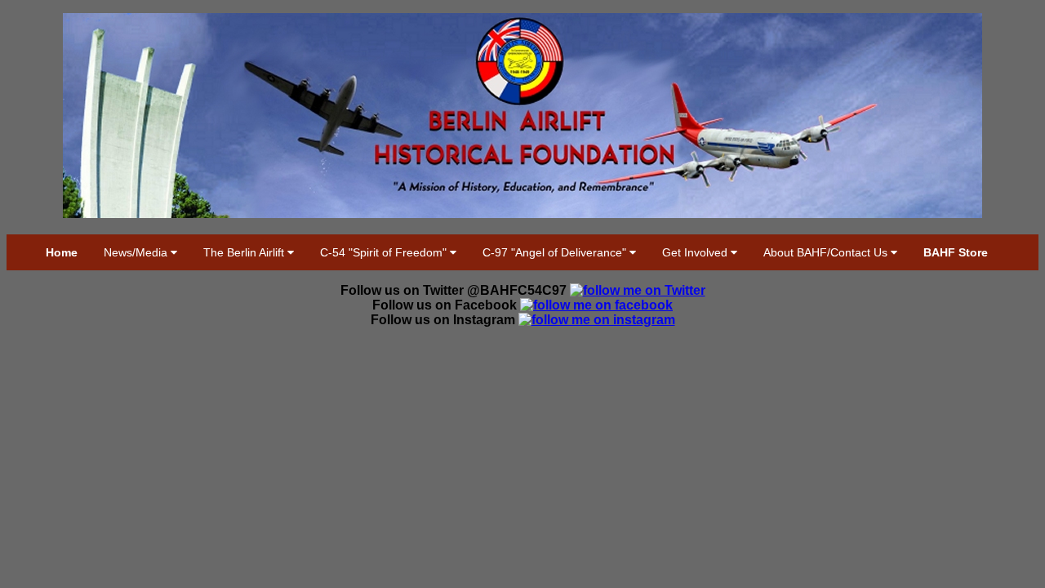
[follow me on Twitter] (637, 290)
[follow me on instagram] (596, 320)
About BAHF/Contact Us (827, 252)
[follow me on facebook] (596, 305)
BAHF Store (955, 252)
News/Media (137, 252)
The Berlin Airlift (245, 252)
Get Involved (696, 252)
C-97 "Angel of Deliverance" (555, 252)
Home (62, 252)
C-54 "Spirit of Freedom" (385, 252)
